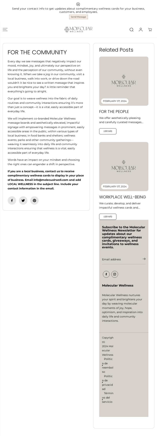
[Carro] (150, 29)
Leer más (108, 131)
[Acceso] (141, 29)
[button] (5, 29)
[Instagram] (114, 274)
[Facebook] (12, 200)
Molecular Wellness (107, 350)
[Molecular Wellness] (78, 29)
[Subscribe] (144, 259)
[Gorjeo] (23, 200)
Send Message (78, 16)
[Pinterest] (34, 200)
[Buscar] (131, 29)
